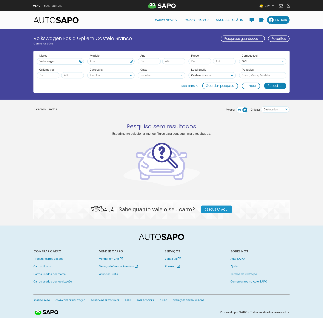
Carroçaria (96, 69)
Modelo (95, 55)
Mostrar (230, 109)
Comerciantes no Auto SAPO (248, 281)
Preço (195, 55)
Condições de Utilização (70, 300)
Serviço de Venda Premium (117, 266)
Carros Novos (42, 266)
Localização (198, 69)
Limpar (250, 86)
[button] (189, 85)
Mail (47, 6)
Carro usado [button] (195, 20)
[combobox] (60, 61)
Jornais (57, 6)
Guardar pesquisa (220, 86)
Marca (43, 55)
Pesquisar (275, 86)
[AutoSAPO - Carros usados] (56, 20)
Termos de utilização (243, 274)
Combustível (250, 55)
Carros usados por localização (52, 281)
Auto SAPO (237, 258)
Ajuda (234, 266)
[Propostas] (261, 20)
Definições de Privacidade (188, 300)
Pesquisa (248, 69)
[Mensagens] (251, 20)
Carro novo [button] (165, 20)
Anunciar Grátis (229, 20)
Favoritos (279, 38)
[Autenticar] (281, 6)
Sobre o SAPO (41, 300)
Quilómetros (47, 69)
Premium (171, 266)
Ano (142, 55)
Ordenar (255, 109)
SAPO (46, 312)
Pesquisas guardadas (241, 38)
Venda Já (171, 258)
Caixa (143, 69)
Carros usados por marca (49, 274)
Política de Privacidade (105, 300)
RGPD (128, 300)
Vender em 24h (109, 258)
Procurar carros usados (48, 258)
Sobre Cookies (145, 300)
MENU (36, 6)
